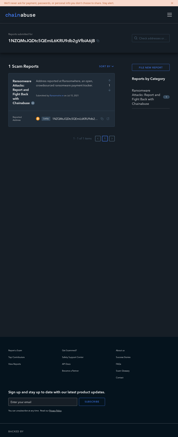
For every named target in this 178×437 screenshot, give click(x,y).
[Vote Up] (109, 80)
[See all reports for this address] (108, 118)
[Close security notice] (172, 3)
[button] (170, 15)
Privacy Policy (55, 410)
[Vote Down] (109, 90)
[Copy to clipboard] (98, 41)
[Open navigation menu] (169, 15)
